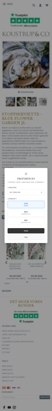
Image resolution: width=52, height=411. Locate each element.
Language (12, 187)
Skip (26, 237)
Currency (12, 199)
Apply (26, 231)
